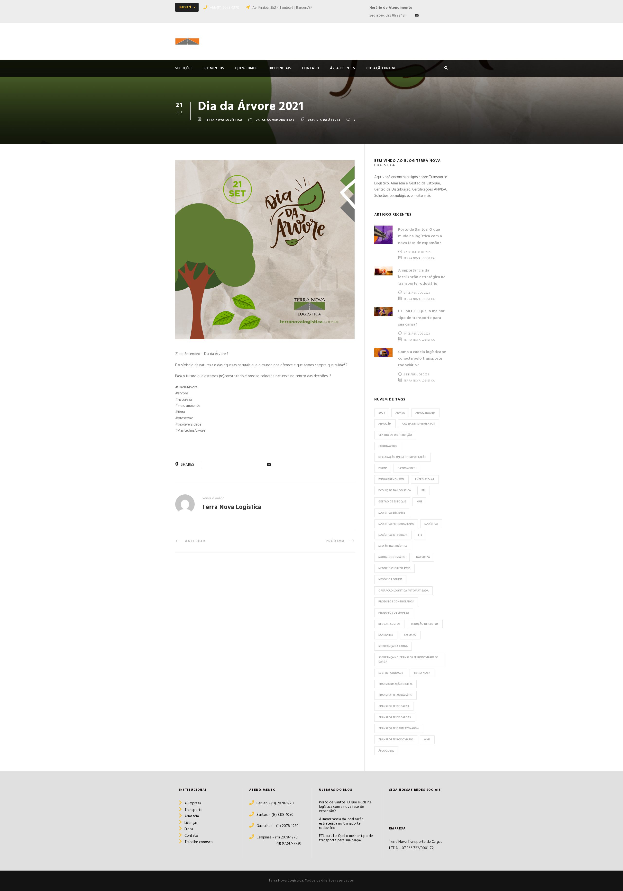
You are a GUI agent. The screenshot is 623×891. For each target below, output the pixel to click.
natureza (423, 557)
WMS (427, 739)
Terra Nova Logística (223, 120)
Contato (191, 836)
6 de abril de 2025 (416, 375)
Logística (431, 524)
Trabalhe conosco (198, 842)
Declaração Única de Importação (402, 457)
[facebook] (426, 15)
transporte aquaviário (395, 695)
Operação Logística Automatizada (403, 591)
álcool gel (386, 751)
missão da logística (392, 546)
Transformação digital (395, 684)
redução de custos (425, 624)
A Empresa (192, 803)
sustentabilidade (390, 673)
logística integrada (392, 535)
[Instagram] (401, 806)
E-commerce (406, 468)
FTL (423, 490)
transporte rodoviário (395, 739)
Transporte (193, 810)
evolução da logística (394, 490)
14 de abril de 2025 (417, 334)
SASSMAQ (410, 635)
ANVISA (400, 413)
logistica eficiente (391, 513)
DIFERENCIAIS (280, 68)
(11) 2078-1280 (287, 826)
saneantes (385, 635)
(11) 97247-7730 (275, 843)
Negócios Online (390, 579)
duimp (382, 468)
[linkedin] (436, 15)
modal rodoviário (391, 557)
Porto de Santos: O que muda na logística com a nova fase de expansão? (420, 236)
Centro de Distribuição (395, 435)
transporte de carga (393, 706)
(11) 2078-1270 (282, 803)
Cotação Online (381, 68)
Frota (188, 829)
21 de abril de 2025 (417, 293)
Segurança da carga (393, 646)
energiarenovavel (391, 479)
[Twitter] (420, 806)
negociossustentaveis (394, 568)
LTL (420, 535)
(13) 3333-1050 (282, 815)
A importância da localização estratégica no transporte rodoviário (422, 277)
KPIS (419, 502)
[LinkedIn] (410, 806)
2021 (311, 120)
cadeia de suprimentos (418, 424)
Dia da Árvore (328, 120)
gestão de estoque (392, 502)
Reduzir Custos (389, 624)
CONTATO (310, 68)
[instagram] (446, 15)
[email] (417, 15)
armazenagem (425, 413)
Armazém (191, 816)
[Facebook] (392, 806)
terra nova (422, 673)
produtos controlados (396, 602)
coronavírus (387, 446)
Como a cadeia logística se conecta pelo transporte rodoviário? (422, 358)
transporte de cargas (394, 717)
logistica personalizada (396, 524)
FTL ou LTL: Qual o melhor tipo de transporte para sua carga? (421, 317)
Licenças (191, 823)
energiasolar (424, 479)
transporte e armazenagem (398, 728)
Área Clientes (342, 68)
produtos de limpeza (393, 613)
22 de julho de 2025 (417, 252)
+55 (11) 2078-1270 (224, 8)
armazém (385, 424)
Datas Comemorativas (275, 120)
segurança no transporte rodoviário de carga (408, 659)
